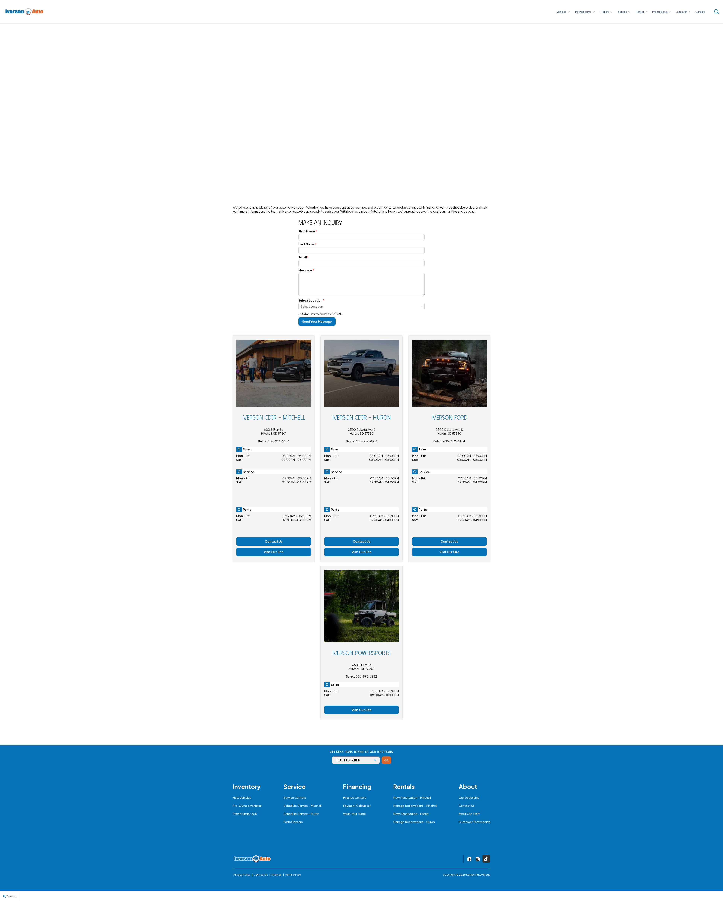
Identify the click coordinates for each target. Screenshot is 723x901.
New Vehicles (242, 798)
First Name (307, 231)
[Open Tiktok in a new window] (486, 859)
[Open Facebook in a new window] (469, 859)
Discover (681, 11)
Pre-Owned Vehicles (247, 806)
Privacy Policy (242, 874)
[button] (716, 11)
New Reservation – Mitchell (412, 798)
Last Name (307, 244)
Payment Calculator (357, 806)
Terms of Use (293, 874)
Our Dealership (469, 798)
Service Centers (294, 798)
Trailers (604, 11)
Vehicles (561, 11)
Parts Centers (293, 822)
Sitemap (276, 874)
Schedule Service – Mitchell (302, 806)
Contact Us (273, 541)
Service (622, 11)
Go (386, 760)
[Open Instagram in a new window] (477, 859)
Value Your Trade (354, 814)
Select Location (311, 300)
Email (303, 257)
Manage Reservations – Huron (414, 822)
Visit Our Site (274, 552)
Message (306, 270)
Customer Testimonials (474, 822)
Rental (640, 11)
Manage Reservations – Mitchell (415, 806)
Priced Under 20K (245, 814)
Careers (700, 11)
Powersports (583, 11)
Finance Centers (354, 798)
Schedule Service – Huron (301, 814)
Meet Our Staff (469, 814)
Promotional (660, 11)
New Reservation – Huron (411, 814)
